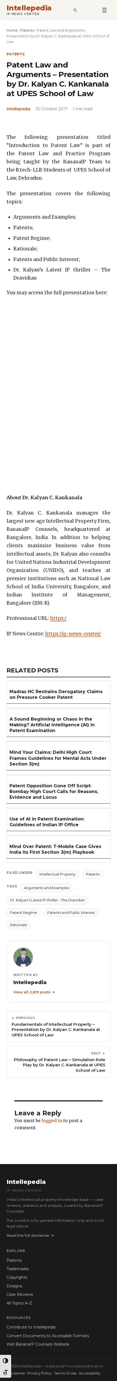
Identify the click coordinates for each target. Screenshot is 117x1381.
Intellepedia (29, 8)
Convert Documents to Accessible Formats (48, 1335)
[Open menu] (104, 10)
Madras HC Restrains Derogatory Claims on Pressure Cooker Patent (56, 694)
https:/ (58, 618)
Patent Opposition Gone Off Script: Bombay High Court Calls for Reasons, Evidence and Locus (54, 791)
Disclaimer (16, 1373)
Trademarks (18, 1268)
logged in (52, 1120)
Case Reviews (20, 1294)
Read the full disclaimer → (30, 1235)
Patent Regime (23, 912)
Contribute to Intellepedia (31, 1327)
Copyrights (17, 1277)
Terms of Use (65, 1373)
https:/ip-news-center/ (73, 634)
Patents (27, 30)
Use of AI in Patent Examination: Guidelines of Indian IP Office (47, 821)
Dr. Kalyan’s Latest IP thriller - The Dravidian (47, 900)
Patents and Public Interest (71, 912)
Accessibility (89, 1373)
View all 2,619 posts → (34, 992)
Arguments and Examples (46, 888)
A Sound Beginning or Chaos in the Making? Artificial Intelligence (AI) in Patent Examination (52, 724)
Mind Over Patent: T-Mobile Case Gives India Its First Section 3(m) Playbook (55, 849)
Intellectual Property (57, 874)
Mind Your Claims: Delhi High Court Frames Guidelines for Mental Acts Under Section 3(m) (58, 758)
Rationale (18, 925)
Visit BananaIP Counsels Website (38, 1344)
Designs (14, 1286)
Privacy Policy (39, 1373)
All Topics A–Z (19, 1303)
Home (12, 30)
